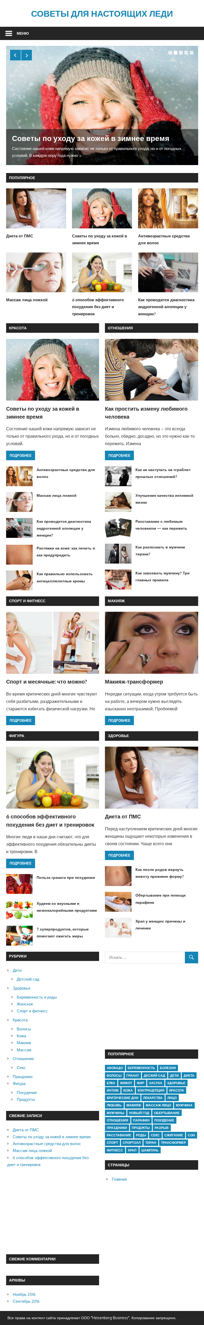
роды (141, 1135)
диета (189, 1076)
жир (140, 1083)
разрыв (162, 1128)
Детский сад (28, 979)
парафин (141, 1120)
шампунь (150, 1150)
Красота (18, 328)
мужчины (115, 1113)
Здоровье (118, 735)
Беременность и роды (37, 997)
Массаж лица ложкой (27, 299)
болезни (168, 1068)
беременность (141, 1068)
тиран (150, 1143)
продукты (141, 1128)
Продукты (26, 1099)
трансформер (173, 1143)
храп (132, 1150)
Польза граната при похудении (66, 877)
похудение (164, 1120)
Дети (17, 970)
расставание (119, 1135)
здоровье (176, 1083)
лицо (172, 1098)
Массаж (24, 1049)
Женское (25, 1004)
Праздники (22, 1076)
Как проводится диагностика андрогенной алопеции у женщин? (166, 306)
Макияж (116, 601)
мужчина (184, 1105)
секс (155, 1135)
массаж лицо (158, 1105)
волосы (114, 1076)
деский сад (154, 1076)
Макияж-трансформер (134, 681)
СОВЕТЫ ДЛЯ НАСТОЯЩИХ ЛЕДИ (102, 13)
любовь (114, 1105)
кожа (128, 1090)
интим (112, 1090)
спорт (112, 1143)
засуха (155, 1083)
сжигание (173, 1135)
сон (191, 1135)
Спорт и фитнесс (27, 601)
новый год (139, 1113)
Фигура (16, 735)
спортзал (132, 1143)
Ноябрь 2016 (24, 1294)
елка (111, 1083)
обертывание (167, 1113)
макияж (133, 1105)
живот (126, 1083)
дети (174, 1076)
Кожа (21, 1035)
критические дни (122, 1098)
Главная (119, 1179)
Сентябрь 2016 (26, 1301)
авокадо (115, 1068)
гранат (132, 1076)
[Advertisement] (52, 1211)
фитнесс (115, 1150)
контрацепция (151, 1090)
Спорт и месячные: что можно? (46, 681)
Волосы (24, 1028)
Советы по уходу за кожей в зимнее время (90, 138)
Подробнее (21, 455)
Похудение (27, 1092)
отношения (117, 1120)
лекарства (153, 1098)
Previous (15, 55)
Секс (21, 1067)
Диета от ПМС (19, 235)
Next (26, 55)
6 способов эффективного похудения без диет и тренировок (98, 306)
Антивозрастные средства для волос (47, 1143)
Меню (23, 33)
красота (176, 1090)
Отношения (120, 328)
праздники (117, 1128)
